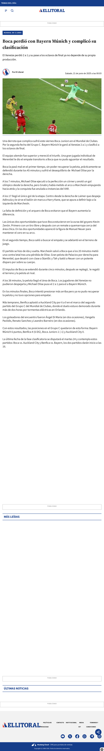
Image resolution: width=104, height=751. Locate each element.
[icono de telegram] (92, 736)
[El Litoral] (52, 10)
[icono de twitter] (70, 736)
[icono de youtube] (63, 736)
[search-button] (12, 10)
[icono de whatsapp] (84, 736)
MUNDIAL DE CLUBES (12, 33)
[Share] (98, 732)
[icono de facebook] (77, 736)
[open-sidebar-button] (5, 10)
